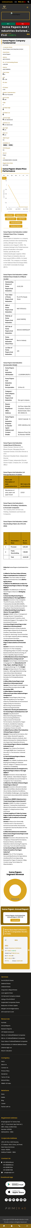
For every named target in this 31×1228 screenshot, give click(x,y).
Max (4, 178)
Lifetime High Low (6, 1047)
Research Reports (6, 1029)
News (2, 1094)
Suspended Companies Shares (10, 1002)
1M (7, 175)
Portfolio (3, 1022)
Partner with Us (5, 1107)
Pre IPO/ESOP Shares (7, 980)
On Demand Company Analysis (10, 996)
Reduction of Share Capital (9, 1005)
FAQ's (3, 1061)
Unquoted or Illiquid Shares (9, 990)
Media (3, 1097)
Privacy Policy (5, 1071)
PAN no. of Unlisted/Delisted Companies (13, 1035)
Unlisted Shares (5, 987)
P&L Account (11, 219)
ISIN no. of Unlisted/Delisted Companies (13, 1038)
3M (12, 175)
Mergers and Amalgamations (10, 1009)
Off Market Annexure (7, 1032)
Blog (2, 1100)
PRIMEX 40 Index (6, 1083)
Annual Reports (5, 1026)
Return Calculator (6, 1051)
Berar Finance (22, 2)
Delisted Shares (6, 983)
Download (15, 920)
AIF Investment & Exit (7, 1012)
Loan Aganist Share (7, 993)
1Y (19, 175)
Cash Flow (22, 219)
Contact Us (4, 1068)
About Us (4, 1064)
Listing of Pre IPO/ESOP (8, 999)
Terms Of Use (5, 1077)
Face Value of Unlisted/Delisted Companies (14, 1041)
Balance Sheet (20, 215)
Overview (9, 215)
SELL (23, 24)
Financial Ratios (15, 222)
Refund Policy (5, 1080)
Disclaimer (4, 1074)
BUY (8, 24)
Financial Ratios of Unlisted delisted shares (14, 1044)
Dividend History (16, 226)
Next (29, 950)
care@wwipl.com (9, 1172)
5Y (27, 175)
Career (3, 1103)
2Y (23, 175)
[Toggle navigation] (27, 7)
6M (16, 175)
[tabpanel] (15, 950)
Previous (2, 950)
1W (4, 175)
